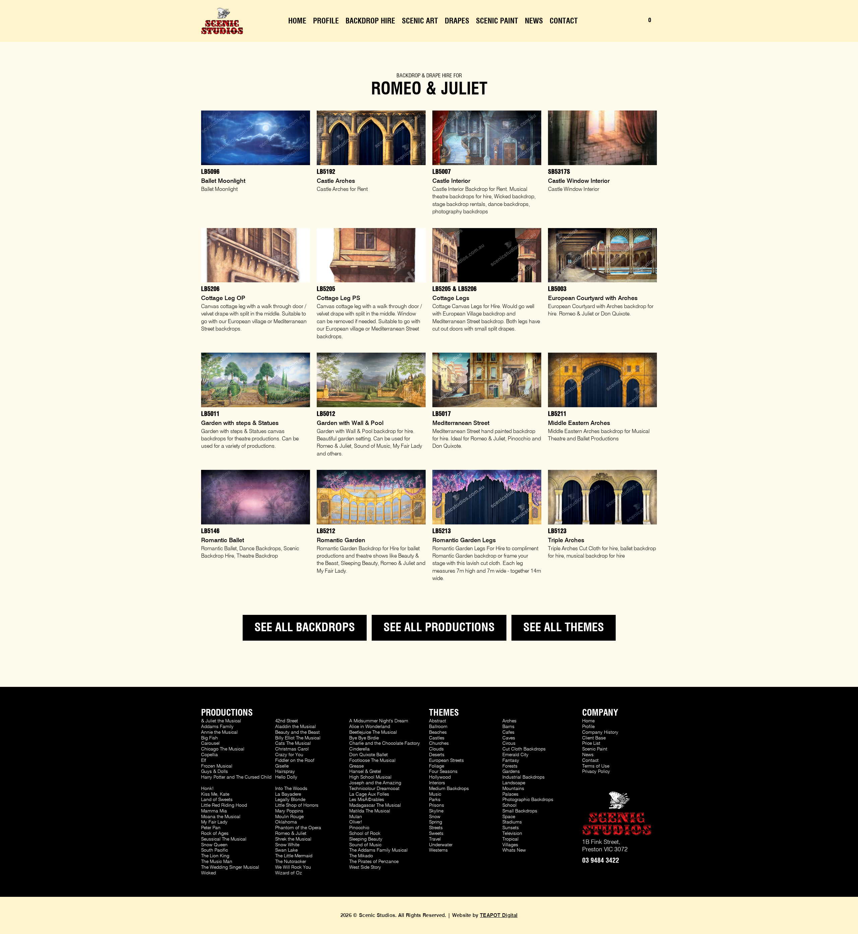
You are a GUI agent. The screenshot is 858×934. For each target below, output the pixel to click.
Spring (435, 822)
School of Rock (364, 833)
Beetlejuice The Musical (373, 732)
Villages (510, 845)
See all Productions (439, 628)
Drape (433, 75)
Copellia (209, 754)
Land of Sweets (217, 799)
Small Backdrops (519, 811)
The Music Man (216, 861)
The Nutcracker (290, 861)
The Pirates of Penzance (374, 861)
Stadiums (512, 822)
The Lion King (215, 856)
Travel (435, 839)
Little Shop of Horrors (296, 805)
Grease (356, 766)
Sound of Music (365, 845)
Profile (326, 21)
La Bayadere (288, 794)
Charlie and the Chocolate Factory (384, 743)
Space (508, 816)
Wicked (208, 873)
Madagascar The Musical (375, 805)
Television (512, 833)
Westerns (438, 850)
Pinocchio (359, 827)
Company (600, 713)
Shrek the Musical (293, 839)
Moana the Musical (220, 816)
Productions (227, 713)
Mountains (513, 788)
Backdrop (408, 75)
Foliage (436, 766)
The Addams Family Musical (378, 850)
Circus (508, 743)
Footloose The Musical (372, 760)
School (509, 805)
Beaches (438, 732)
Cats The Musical (293, 743)
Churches (439, 743)
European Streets (446, 760)
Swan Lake (286, 850)
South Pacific (214, 850)
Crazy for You (289, 754)
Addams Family (217, 726)
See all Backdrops (304, 628)
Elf (203, 760)
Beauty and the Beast (297, 732)
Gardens (511, 771)
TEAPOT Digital (498, 915)
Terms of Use (595, 766)
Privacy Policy (596, 771)
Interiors (437, 783)
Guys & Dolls (214, 771)
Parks (434, 799)
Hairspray (285, 771)
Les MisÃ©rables (366, 799)
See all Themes (563, 628)
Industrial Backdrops (523, 777)
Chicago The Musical (222, 749)
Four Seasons (443, 771)
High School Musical (370, 777)
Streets (436, 827)
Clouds (436, 749)
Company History (600, 732)
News (534, 21)
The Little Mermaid (293, 856)
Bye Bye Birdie (364, 738)
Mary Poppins (289, 811)
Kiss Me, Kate (215, 794)
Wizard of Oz (288, 873)
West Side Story (365, 867)
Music (435, 794)
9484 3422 (600, 860)
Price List (591, 743)
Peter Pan (211, 827)
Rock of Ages (215, 833)
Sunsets (510, 827)
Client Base (594, 738)
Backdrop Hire (370, 21)
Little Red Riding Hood (224, 805)
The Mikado (361, 856)
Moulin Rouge (289, 816)
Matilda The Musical (369, 811)
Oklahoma (286, 822)
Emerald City (515, 754)
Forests (509, 766)
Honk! (207, 788)
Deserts (436, 754)
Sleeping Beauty (365, 839)
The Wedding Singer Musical (230, 867)
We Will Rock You (293, 867)
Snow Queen (214, 845)
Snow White (287, 845)
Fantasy (510, 760)
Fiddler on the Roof (294, 760)
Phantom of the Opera (298, 827)
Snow (434, 816)
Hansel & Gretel (365, 771)
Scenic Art (420, 21)
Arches (509, 721)
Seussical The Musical (223, 839)
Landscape (513, 783)
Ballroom (438, 726)
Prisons (436, 805)
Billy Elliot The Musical (297, 738)
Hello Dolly (286, 777)
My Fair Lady (214, 822)
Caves (508, 738)
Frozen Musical (216, 766)
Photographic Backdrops (527, 799)
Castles (436, 738)
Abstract (437, 721)
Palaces (510, 794)
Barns (508, 726)
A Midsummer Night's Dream (378, 721)
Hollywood (440, 777)
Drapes (457, 21)
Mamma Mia (214, 811)
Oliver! (355, 822)
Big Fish (209, 738)
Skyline (436, 811)
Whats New (514, 850)
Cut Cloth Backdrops (524, 749)
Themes (444, 713)
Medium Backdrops (449, 788)
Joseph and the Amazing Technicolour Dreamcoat (375, 786)
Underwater (440, 845)
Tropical (510, 839)
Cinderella (359, 749)
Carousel (210, 743)
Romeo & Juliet (290, 833)
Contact (564, 21)
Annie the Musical (219, 732)
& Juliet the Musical (221, 721)
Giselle (282, 766)
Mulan (355, 816)
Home (297, 21)
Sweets (436, 833)
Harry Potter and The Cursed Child (236, 777)
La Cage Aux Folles (369, 794)
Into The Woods (291, 788)
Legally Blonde (290, 799)
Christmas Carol (292, 749)
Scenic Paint (497, 21)
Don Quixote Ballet (368, 754)
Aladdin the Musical (295, 726)
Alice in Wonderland (369, 726)
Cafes (508, 732)
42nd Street (286, 721)
